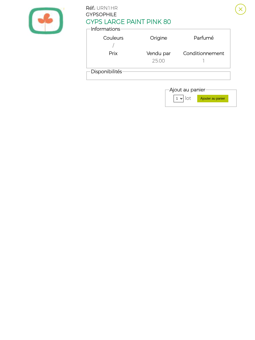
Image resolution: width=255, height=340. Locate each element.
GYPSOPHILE (101, 14)
